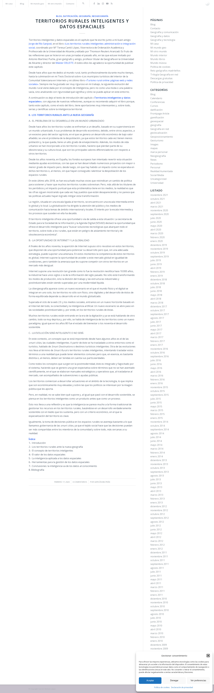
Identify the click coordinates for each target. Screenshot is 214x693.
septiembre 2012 (159, 517)
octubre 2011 (157, 560)
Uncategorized (158, 179)
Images (154, 144)
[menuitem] (8, 3)
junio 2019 (156, 264)
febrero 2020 (157, 237)
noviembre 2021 (159, 195)
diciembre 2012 (158, 506)
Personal (155, 167)
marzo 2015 (156, 410)
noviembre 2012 (159, 510)
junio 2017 (156, 325)
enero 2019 (156, 275)
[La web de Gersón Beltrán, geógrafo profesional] (207, 3)
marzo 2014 (156, 448)
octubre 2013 (157, 468)
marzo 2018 (156, 302)
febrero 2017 (157, 341)
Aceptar (150, 680)
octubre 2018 (157, 283)
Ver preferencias (198, 680)
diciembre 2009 (158, 644)
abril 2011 (155, 583)
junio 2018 (156, 291)
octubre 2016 (157, 352)
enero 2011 (156, 594)
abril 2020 (155, 229)
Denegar (174, 680)
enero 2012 (156, 548)
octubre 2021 (157, 198)
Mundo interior (158, 55)
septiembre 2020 (159, 214)
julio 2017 (155, 321)
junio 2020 (156, 221)
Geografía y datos (160, 36)
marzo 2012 (156, 541)
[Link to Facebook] (94, 3)
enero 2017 (156, 344)
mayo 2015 (156, 406)
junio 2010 (156, 621)
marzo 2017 (156, 337)
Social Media (157, 175)
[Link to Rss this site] (111, 3)
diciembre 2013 (158, 460)
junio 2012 (156, 529)
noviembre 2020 (159, 210)
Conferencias (157, 102)
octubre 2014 (157, 425)
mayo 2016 (156, 368)
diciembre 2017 (158, 306)
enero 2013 (156, 502)
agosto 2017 (157, 318)
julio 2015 (155, 398)
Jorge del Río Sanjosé (40, 43)
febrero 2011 (157, 591)
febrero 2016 (157, 379)
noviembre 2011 (159, 556)
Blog (59, 16)
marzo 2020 (156, 233)
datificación (70, 16)
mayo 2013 (156, 487)
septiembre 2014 (159, 429)
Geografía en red (159, 129)
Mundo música (158, 62)
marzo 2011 (156, 587)
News (153, 159)
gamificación (157, 117)
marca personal (158, 152)
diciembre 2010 (158, 598)
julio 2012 (155, 525)
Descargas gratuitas (161, 78)
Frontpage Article (159, 113)
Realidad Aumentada (161, 171)
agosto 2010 (157, 614)
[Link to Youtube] (107, 3)
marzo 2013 (156, 494)
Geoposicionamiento (161, 136)
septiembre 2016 (159, 356)
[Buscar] (83, 3)
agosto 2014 (157, 433)
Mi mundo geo (158, 47)
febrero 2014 (157, 452)
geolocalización (158, 132)
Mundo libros (157, 59)
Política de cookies (162, 687)
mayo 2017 (156, 329)
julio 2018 (155, 287)
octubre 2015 (157, 391)
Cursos (154, 105)
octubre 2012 (157, 514)
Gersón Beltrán (102, 482)
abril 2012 (155, 537)
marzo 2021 (156, 206)
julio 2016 (155, 360)
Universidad (156, 182)
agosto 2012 (157, 521)
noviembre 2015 (159, 387)
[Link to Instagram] (103, 3)
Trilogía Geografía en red (164, 74)
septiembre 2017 (159, 314)
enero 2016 (156, 383)
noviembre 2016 (159, 348)
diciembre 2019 (158, 245)
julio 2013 (155, 479)
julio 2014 (155, 437)
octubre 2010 (157, 606)
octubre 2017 (157, 310)
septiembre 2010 (159, 610)
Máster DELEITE (65, 62)
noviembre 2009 (159, 648)
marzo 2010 (156, 633)
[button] (208, 655)
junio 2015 (156, 402)
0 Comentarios (80, 482)
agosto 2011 (157, 568)
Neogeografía (100, 16)
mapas (154, 148)
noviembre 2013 (159, 464)
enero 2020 (156, 241)
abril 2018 (155, 298)
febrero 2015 (157, 414)
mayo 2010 (156, 625)
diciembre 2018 (158, 279)
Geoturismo (156, 140)
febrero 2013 (157, 498)
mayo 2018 (156, 295)
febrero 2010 (157, 637)
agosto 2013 (157, 475)
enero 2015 (156, 418)
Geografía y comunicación (164, 32)
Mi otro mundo (158, 51)
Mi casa (154, 43)
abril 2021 (155, 202)
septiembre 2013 (159, 471)
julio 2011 (155, 571)
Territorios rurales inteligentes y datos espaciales (82, 24)
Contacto (155, 28)
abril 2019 (155, 268)
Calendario (156, 98)
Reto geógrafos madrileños (165, 70)
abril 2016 (155, 371)
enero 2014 (156, 456)
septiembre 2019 (159, 256)
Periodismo (156, 163)
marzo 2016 (156, 375)
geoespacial (156, 121)
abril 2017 (155, 333)
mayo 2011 (156, 579)
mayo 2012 (156, 533)
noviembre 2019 (159, 248)
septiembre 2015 (159, 394)
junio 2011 (156, 575)
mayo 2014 (156, 445)
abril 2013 (155, 491)
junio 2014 (156, 441)
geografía (85, 16)
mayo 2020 (156, 225)
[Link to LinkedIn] (98, 3)
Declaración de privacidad (182, 687)
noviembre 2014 (159, 421)
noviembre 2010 (159, 602)
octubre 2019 (157, 252)
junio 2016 (156, 364)
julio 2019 (155, 260)
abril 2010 (155, 629)
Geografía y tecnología (162, 39)
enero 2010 (156, 640)
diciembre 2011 (158, 552)
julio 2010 (155, 617)
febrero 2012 (157, 544)
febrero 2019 (157, 271)
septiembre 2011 (159, 564)
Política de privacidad (161, 82)
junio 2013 (156, 483)
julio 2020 (155, 218)
